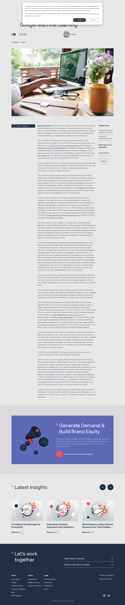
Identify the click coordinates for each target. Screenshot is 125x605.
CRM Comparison (16, 595)
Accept (79, 20)
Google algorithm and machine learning (61, 215)
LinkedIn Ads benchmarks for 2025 (105, 137)
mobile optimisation (65, 317)
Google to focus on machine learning (64, 146)
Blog (12, 592)
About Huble (15, 579)
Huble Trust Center (105, 579)
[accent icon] (104, 595)
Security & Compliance (18, 589)
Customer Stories (17, 585)
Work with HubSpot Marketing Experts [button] (78, 454)
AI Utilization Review (34, 582)
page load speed (59, 315)
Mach (44, 126)
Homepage (15, 42)
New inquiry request (74, 558)
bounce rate (73, 315)
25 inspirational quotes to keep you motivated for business (106, 131)
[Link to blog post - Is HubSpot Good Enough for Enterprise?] (27, 517)
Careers (13, 582)
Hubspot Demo (32, 579)
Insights (23, 42)
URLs (47, 317)
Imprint (46, 589)
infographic (81, 188)
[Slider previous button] (103, 487)
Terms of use (48, 582)
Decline (93, 20)
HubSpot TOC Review (34, 585)
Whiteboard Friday (56, 218)
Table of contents (22, 126)
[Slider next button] (110, 487)
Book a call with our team (77, 564)
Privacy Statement (50, 579)
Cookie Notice (48, 585)
